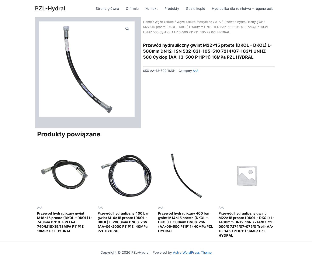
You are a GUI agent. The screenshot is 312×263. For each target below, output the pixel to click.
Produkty (171, 8)
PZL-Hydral (50, 8)
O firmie (132, 8)
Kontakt (151, 8)
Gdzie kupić (195, 8)
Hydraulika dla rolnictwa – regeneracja (243, 8)
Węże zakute (164, 22)
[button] (127, 29)
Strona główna (107, 8)
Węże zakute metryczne (194, 22)
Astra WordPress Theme (192, 252)
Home (147, 22)
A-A (218, 22)
